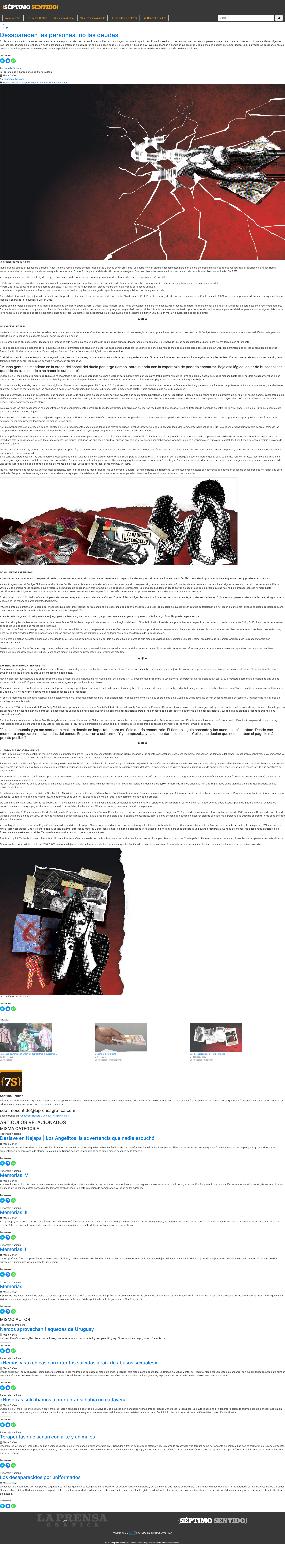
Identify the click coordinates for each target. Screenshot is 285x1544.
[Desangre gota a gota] (141, 1037)
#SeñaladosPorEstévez (124, 17)
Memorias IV (14, 1175)
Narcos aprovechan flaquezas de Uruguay (47, 1329)
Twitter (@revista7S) (59, 1115)
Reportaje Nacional (14, 78)
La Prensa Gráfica (37, 17)
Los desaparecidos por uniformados (207, 1054)
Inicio (13, 17)
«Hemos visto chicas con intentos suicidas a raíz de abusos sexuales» (78, 1363)
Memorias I (12, 1286)
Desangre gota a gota (105, 1054)
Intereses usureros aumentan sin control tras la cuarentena (28, 1054)
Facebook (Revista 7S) (32, 1115)
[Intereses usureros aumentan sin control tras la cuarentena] (46, 1037)
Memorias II (13, 1249)
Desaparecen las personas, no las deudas (59, 35)
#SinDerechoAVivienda (92, 17)
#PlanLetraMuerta (64, 17)
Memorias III (13, 1212)
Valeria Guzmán (13, 68)
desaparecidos (11, 82)
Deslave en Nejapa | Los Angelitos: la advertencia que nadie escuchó (77, 1138)
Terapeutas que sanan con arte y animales (47, 1437)
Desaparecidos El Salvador (35, 82)
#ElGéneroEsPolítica (155, 17)
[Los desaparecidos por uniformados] (236, 1037)
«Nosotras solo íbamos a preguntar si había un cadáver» (63, 1400)
